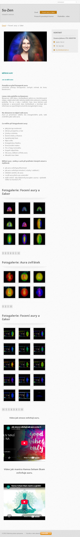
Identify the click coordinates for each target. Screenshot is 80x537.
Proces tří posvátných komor (44, 16)
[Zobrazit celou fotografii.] (9, 208)
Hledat (76, 2)
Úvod (36, 12)
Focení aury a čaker (48, 12)
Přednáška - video (64, 16)
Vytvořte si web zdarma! (33, 533)
